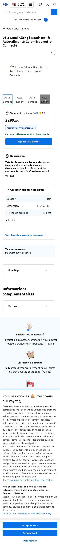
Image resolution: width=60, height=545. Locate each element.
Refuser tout (30, 532)
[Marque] (46, 306)
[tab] (7, 99)
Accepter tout (30, 525)
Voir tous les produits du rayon (24, 234)
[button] (30, 4)
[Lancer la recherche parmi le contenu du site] (54, 12)
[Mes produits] (40, 4)
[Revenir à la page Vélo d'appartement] (4, 28)
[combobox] (30, 12)
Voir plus (9, 175)
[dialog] (30, 467)
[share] (52, 52)
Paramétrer (30, 540)
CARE (35, 113)
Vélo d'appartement (17, 28)
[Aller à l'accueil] (5, 4)
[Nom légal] (46, 270)
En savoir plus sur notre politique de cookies (28, 479)
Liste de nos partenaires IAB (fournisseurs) (27, 513)
